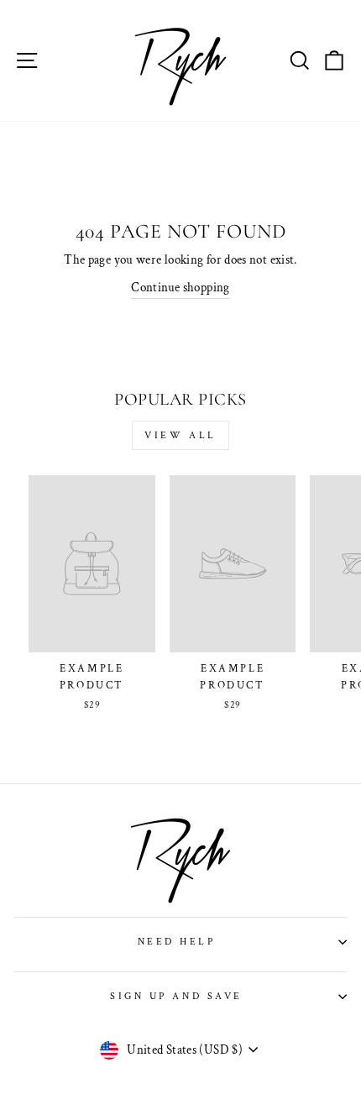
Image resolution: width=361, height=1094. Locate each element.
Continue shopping (180, 288)
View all (180, 435)
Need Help (177, 941)
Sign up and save (176, 996)
